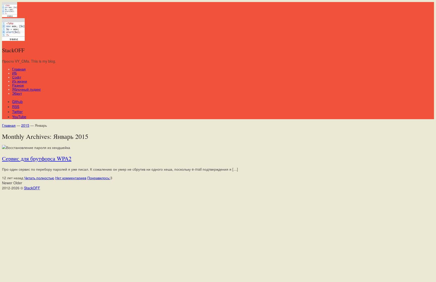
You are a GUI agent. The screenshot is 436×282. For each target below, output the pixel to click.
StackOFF (32, 187)
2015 (25, 125)
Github (17, 101)
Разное (18, 85)
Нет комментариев (70, 177)
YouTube (19, 116)
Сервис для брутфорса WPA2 (36, 158)
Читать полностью (39, 177)
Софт (16, 77)
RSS (15, 106)
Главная (19, 69)
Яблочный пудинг (26, 89)
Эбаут (17, 93)
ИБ (14, 73)
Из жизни (19, 81)
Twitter (17, 111)
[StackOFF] (9, 15)
